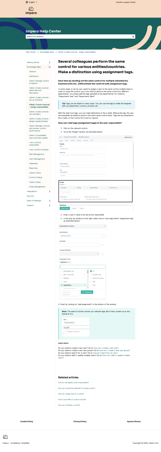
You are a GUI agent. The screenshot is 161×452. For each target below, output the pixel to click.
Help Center (31, 52)
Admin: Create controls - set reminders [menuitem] (39, 113)
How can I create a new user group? (114, 350)
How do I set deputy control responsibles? (73, 382)
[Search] (133, 36)
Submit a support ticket (125, 2)
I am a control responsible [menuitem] (35, 143)
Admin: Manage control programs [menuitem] (39, 82)
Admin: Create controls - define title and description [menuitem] (39, 90)
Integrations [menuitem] (32, 191)
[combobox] (78, 36)
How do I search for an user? (105, 353)
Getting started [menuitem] (33, 62)
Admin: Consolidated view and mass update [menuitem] (38, 136)
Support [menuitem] (30, 205)
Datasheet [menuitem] (33, 163)
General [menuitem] (32, 71)
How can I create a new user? (106, 348)
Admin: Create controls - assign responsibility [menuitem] (39, 105)
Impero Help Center (43, 31)
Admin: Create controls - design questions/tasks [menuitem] (39, 120)
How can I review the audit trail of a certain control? (76, 388)
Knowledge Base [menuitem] (34, 67)
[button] (49, 62)
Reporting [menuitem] (33, 168)
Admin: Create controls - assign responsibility (77, 52)
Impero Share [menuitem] (35, 173)
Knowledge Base (47, 52)
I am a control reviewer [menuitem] (39, 149)
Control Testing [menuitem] (35, 177)
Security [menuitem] (30, 196)
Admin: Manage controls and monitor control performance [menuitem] (39, 128)
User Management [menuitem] (37, 159)
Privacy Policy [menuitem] (80, 421)
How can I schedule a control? (69, 405)
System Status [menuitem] (134, 421)
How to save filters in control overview (72, 399)
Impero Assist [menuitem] (35, 182)
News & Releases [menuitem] (34, 201)
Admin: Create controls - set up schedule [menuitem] (39, 98)
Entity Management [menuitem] (37, 187)
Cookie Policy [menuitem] (26, 421)
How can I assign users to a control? (71, 394)
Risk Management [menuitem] (36, 154)
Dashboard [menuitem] (33, 76)
